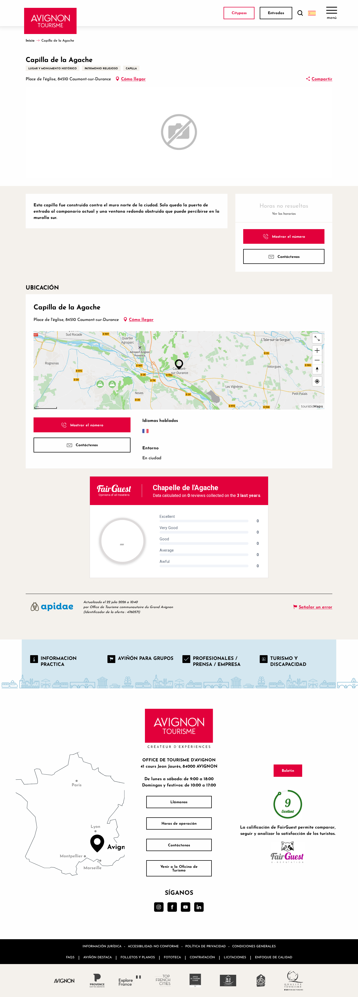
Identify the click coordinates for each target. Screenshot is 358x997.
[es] (312, 13)
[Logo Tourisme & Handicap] (228, 980)
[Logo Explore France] (130, 980)
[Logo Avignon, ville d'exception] (64, 980)
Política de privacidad (205, 946)
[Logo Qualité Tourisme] (294, 980)
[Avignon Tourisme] (50, 21)
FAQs (70, 957)
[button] (300, 13)
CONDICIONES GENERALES (254, 946)
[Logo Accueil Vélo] (261, 980)
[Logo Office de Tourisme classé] (195, 980)
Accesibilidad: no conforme (153, 946)
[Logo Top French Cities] (162, 980)
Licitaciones (235, 957)
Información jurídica (102, 946)
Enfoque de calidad (273, 957)
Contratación (202, 957)
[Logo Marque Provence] (97, 980)
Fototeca (172, 957)
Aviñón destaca (97, 957)
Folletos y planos (138, 957)
